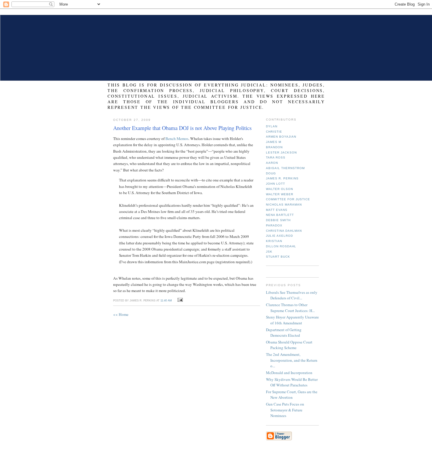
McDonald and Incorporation (289, 372)
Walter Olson (279, 189)
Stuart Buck (278, 256)
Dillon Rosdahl (281, 246)
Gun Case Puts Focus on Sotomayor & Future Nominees (285, 409)
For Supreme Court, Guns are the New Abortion (291, 394)
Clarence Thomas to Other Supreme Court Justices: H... (290, 307)
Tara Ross (275, 157)
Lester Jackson (281, 152)
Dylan (271, 126)
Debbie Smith (278, 220)
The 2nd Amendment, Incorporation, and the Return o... (291, 360)
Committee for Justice (288, 199)
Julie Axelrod (279, 235)
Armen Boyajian (281, 136)
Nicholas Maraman (284, 204)
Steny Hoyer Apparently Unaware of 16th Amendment (292, 320)
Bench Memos (176, 138)
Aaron (272, 162)
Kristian (274, 241)
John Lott (275, 183)
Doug (271, 173)
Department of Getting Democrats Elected (284, 332)
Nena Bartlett (280, 214)
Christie (274, 131)
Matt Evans (276, 209)
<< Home (120, 314)
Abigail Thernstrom (285, 168)
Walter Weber (279, 194)
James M (273, 142)
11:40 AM (166, 300)
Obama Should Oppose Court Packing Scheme (289, 345)
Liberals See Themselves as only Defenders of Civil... (291, 295)
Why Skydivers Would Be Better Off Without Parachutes (292, 382)
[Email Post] (179, 300)
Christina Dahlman (284, 230)
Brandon (274, 147)
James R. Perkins (282, 178)
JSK (269, 251)
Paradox (274, 225)
